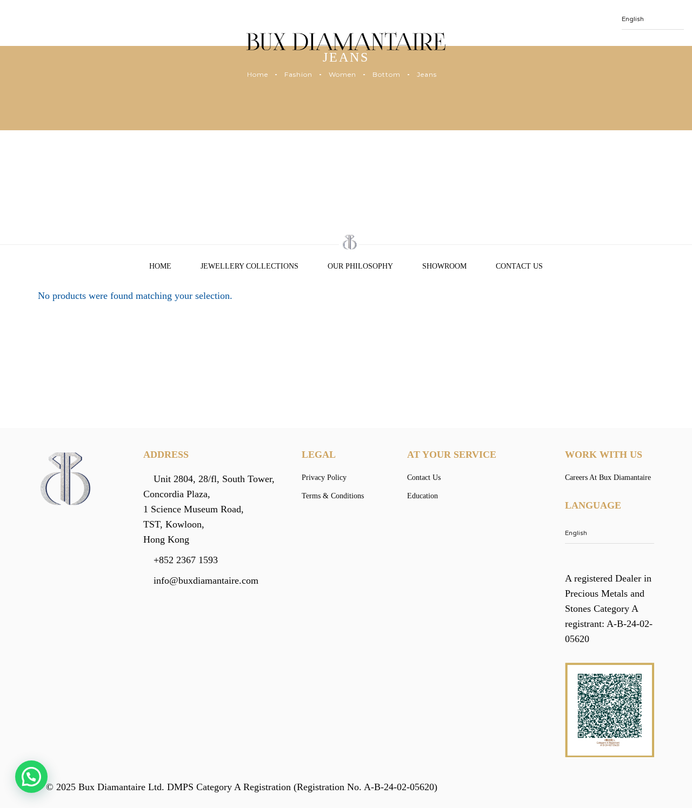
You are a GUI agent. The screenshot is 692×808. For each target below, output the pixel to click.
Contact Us (519, 266)
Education (422, 496)
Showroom (444, 266)
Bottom (386, 74)
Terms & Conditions (333, 496)
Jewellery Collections (249, 266)
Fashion (298, 74)
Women (342, 74)
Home (257, 74)
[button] (31, 776)
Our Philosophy (360, 266)
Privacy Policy (324, 477)
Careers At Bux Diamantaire (608, 477)
